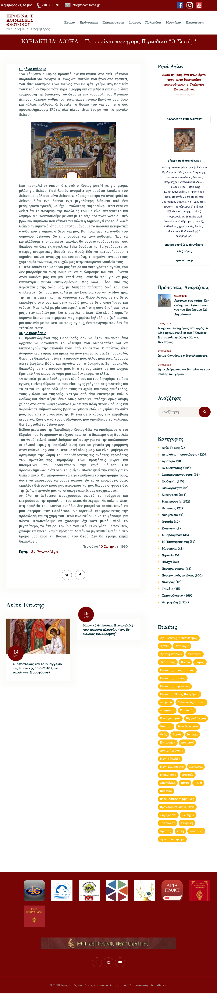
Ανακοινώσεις (172, 468)
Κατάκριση (167, 742)
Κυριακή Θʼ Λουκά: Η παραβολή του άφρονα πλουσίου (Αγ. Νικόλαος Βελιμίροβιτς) (108, 629)
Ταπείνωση (167, 823)
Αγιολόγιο (182, 646)
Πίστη (185, 783)
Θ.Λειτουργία (172, 501)
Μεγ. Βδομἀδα (170, 758)
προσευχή (196, 831)
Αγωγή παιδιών (171, 654)
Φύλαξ (199, 221)
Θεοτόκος (169, 508)
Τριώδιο (167, 589)
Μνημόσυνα (168, 775)
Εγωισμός (187, 710)
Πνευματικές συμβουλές (177, 799)
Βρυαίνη (169, 206)
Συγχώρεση (168, 815)
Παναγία (166, 791)
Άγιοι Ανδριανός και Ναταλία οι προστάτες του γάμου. (184, 372)
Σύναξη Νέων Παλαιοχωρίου (184, 95)
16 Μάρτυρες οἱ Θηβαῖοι (189, 206)
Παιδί (198, 783)
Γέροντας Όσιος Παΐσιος (177, 670)
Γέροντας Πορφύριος (175, 686)
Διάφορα (166, 702)
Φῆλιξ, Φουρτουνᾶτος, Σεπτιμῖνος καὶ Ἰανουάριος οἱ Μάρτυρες (183, 216)
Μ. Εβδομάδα (172, 535)
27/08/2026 (164, 351)
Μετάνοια (196, 767)
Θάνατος (166, 726)
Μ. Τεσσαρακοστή (175, 542)
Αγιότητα (168, 461)
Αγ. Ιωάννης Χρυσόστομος (179, 638)
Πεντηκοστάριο (173, 569)
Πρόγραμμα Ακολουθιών (177, 807)
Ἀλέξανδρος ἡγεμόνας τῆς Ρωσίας (183, 226)
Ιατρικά (192, 734)
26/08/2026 (164, 364)
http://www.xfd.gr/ (43, 552)
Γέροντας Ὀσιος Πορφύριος (179, 694)
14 (15, 652)
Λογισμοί (187, 742)
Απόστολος (167, 662)
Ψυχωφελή (170, 602)
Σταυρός (168, 582)
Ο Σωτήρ (107, 546)
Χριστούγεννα (172, 595)
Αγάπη (165, 646)
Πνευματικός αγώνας (178, 575)
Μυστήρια (169, 548)
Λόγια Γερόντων (171, 750)
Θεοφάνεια (170, 515)
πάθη (180, 831)
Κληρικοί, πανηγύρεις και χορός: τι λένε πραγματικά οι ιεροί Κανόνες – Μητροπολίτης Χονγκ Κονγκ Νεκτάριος (183, 335)
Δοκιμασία (167, 710)
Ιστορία (167, 521)
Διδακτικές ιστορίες (191, 702)
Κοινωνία (168, 528)
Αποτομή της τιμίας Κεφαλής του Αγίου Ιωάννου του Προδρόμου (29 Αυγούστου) (191, 307)
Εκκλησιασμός (170, 718)
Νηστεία (168, 555)
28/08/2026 (164, 323)
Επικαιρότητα (172, 488)
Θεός (163, 734)
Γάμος (199, 662)
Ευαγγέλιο (170, 495)
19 (86, 613)
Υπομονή (187, 823)
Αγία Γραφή (171, 448)
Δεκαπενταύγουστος (177, 474)
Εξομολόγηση (196, 718)
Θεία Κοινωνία (188, 726)
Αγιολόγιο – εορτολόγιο (179, 454)
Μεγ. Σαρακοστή (172, 767)
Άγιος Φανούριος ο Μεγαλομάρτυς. (183, 355)
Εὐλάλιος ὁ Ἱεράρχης (179, 211)
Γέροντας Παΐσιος (172, 678)
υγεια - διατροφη (172, 839)
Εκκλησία (169, 481)
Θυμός (177, 734)
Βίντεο (185, 662)
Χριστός (165, 831)
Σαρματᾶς (199, 201)
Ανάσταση (195, 654)
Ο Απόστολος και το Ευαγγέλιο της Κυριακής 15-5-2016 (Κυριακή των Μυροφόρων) (37, 668)
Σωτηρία (188, 815)
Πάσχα (167, 562)
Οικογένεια (167, 783)
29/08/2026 (180, 296)
